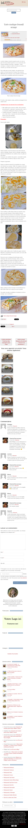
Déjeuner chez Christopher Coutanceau (15, 712)
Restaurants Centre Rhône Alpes (11, 780)
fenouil (6, 37)
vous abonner (24, 577)
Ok (12, 825)
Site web (2, 563)
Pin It (13, 326)
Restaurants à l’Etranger (9, 792)
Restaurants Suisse (8, 790)
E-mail (2, 557)
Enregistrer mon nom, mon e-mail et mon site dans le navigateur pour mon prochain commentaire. (13, 569)
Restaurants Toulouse (9, 770)
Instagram (11, 324)
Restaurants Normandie (9, 787)
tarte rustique (17, 37)
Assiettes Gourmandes (13, 653)
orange (8, 37)
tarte (14, 37)
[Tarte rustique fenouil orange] (13, 59)
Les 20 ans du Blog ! (11, 689)
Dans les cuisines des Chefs (10, 797)
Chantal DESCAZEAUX (16, 33)
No (15, 825)
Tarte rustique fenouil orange (10, 315)
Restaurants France (8, 775)
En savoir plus (22, 823)
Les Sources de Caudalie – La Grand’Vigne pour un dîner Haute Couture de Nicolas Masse (13, 665)
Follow (4, 319)
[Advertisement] (13, 19)
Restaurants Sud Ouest (9, 777)
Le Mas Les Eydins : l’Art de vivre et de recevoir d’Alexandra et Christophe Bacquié (14, 678)
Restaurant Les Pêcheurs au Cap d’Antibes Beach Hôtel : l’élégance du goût (14, 706)
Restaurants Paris (8, 772)
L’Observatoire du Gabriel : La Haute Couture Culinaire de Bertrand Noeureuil (13, 746)
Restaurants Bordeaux (9, 767)
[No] (26, 819)
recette (11, 37)
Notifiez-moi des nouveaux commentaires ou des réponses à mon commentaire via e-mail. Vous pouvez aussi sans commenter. (14, 576)
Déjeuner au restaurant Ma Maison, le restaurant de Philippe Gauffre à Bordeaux (12, 759)
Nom (2, 552)
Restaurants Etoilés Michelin (10, 795)
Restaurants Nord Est (8, 785)
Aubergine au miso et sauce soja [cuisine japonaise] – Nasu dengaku (13, 736)
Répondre (15, 426)
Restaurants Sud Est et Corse (10, 782)
